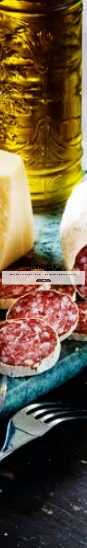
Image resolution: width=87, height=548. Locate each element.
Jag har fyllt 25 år (43, 280)
